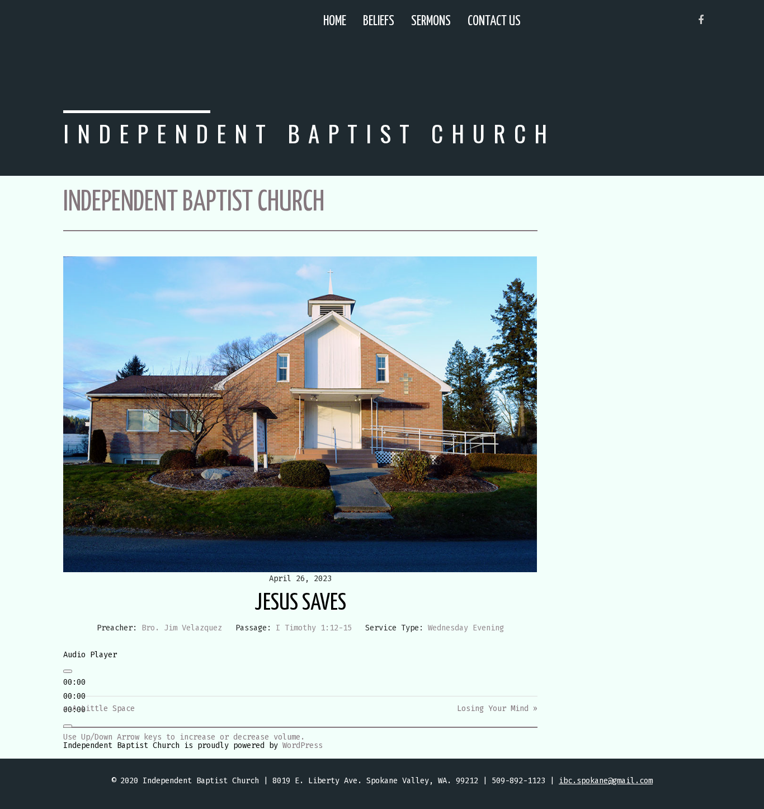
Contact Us (494, 21)
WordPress (302, 745)
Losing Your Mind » (497, 708)
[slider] (184, 737)
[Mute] (67, 726)
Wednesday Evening (466, 628)
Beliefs (378, 21)
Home (334, 21)
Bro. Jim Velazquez (182, 628)
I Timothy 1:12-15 (314, 628)
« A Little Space (99, 708)
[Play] (67, 671)
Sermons (431, 21)
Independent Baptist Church (309, 133)
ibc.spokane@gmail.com (606, 780)
